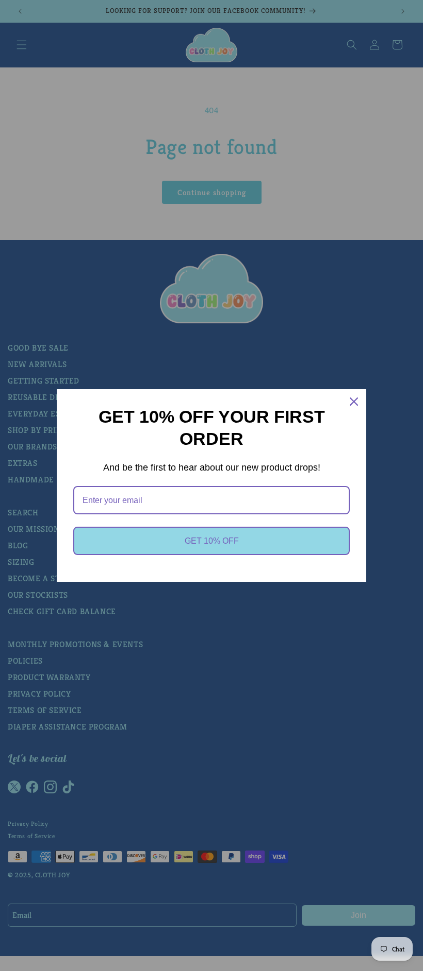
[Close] (353, 401)
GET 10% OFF (212, 540)
